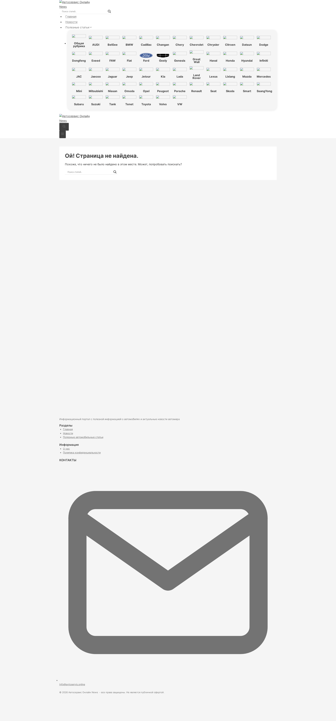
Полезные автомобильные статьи (83, 437)
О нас (66, 448)
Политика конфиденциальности (82, 452)
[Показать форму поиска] (64, 126)
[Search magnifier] (109, 11)
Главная (70, 16)
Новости (71, 22)
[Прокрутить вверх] (327, 714)
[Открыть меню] (62, 134)
